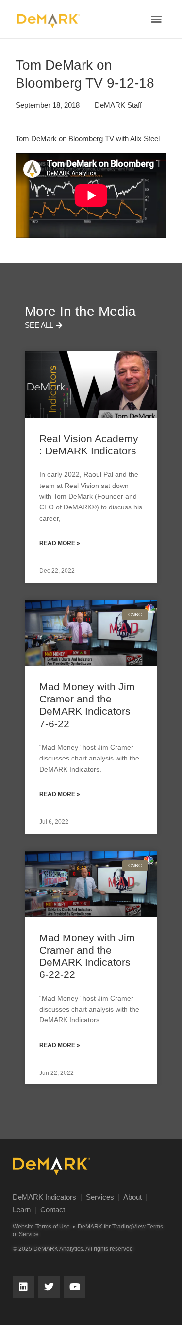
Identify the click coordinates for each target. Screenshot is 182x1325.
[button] (156, 19)
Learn (22, 1210)
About (132, 1197)
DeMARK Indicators (44, 1197)
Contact (52, 1210)
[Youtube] (74, 1287)
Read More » (59, 543)
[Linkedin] (23, 1287)
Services (100, 1197)
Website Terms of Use (41, 1226)
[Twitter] (49, 1287)
